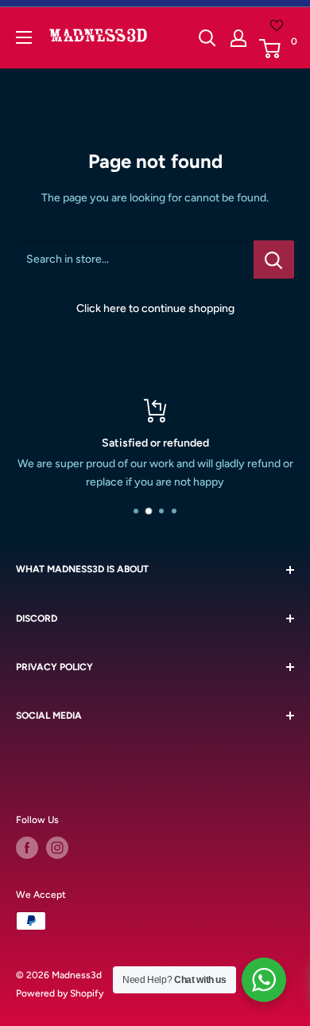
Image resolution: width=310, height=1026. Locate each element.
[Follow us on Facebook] (27, 848)
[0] (276, 48)
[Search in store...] (274, 259)
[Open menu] (24, 37)
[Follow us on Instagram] (57, 848)
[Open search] (207, 38)
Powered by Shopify (59, 993)
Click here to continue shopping (155, 308)
